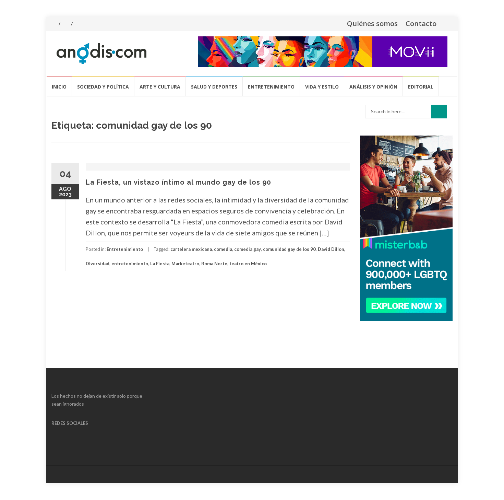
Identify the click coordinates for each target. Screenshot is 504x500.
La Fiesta (159, 263)
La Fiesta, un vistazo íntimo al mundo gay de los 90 (178, 182)
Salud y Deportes (214, 86)
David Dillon (331, 249)
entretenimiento (129, 263)
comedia (223, 249)
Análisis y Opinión (373, 86)
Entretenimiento (271, 86)
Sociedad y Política (103, 86)
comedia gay (247, 249)
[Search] (439, 111)
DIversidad (97, 263)
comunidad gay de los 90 (289, 249)
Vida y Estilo (322, 86)
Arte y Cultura (160, 86)
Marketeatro (185, 263)
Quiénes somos (372, 23)
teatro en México (248, 263)
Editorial (420, 86)
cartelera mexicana (191, 249)
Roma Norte (214, 263)
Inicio (59, 86)
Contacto (421, 23)
